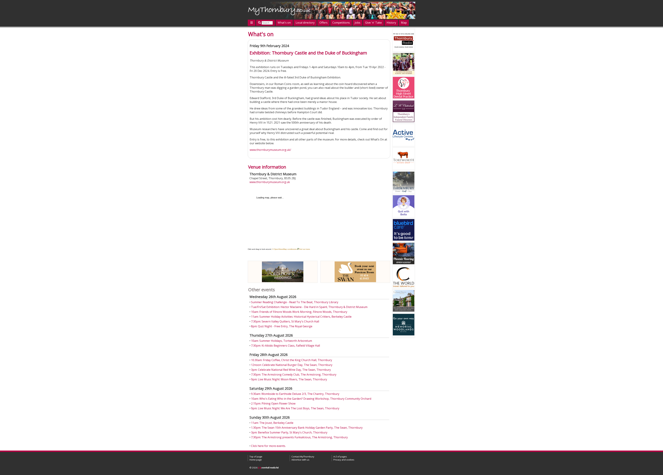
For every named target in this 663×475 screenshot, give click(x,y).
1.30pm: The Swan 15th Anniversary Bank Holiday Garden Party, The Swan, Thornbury (307, 427)
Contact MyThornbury (302, 456)
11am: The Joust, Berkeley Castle (272, 423)
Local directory (305, 22)
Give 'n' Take (373, 22)
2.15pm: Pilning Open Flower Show (273, 403)
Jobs (357, 22)
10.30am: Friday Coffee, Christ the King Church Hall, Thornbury (291, 360)
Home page (255, 459)
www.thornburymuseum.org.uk (269, 182)
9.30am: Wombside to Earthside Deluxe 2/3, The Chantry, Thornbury (295, 394)
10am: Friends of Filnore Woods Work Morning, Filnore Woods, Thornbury (299, 312)
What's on (284, 22)
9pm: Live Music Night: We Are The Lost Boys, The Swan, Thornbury (295, 408)
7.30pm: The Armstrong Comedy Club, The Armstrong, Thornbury (293, 374)
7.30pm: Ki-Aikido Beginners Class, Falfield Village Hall (285, 345)
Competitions (341, 22)
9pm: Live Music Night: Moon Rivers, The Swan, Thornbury (289, 379)
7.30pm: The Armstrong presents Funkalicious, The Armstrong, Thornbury (299, 437)
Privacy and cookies (343, 459)
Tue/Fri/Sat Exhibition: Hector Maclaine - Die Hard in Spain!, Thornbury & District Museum (309, 307)
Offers (323, 22)
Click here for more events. (268, 446)
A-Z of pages (340, 456)
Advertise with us (300, 459)
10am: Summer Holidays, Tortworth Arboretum (281, 341)
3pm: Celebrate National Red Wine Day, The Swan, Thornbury (291, 370)
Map (404, 22)
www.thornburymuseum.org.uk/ (270, 150)
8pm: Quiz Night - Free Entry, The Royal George (281, 326)
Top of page (255, 456)
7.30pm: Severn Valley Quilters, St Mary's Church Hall (285, 321)
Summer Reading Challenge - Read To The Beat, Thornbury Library (294, 302)
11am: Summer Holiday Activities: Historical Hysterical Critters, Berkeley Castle (301, 317)
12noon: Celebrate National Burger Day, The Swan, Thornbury (291, 365)
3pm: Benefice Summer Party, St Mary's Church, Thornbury (289, 432)
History (391, 22)
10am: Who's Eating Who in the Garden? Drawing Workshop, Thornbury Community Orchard (311, 399)
